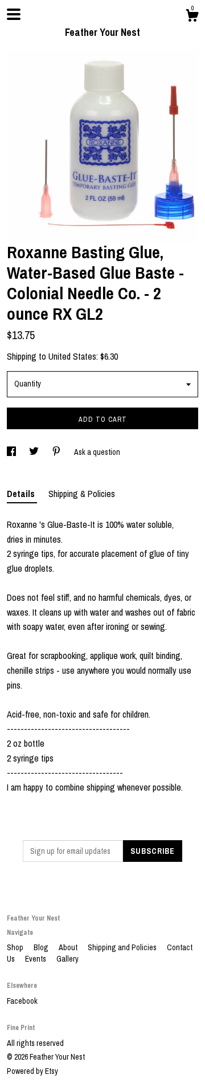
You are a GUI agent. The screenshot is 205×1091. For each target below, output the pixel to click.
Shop (16, 947)
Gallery (67, 959)
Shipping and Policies (123, 947)
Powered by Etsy (32, 1071)
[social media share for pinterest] (57, 452)
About (69, 947)
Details (22, 493)
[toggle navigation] (13, 14)
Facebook (22, 1001)
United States (72, 356)
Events (36, 959)
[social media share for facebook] (12, 452)
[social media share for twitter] (34, 452)
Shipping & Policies (81, 493)
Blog (42, 947)
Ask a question (97, 452)
